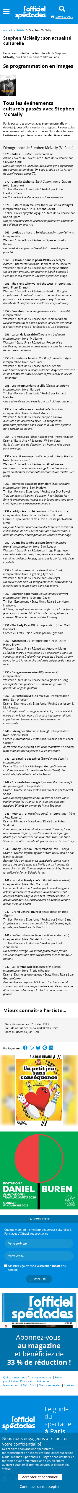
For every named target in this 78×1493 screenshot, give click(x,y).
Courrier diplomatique (26, 594)
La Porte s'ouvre (22, 696)
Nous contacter (41, 1377)
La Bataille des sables (25, 758)
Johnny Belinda (21, 849)
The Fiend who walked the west (32, 283)
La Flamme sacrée (23, 967)
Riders (15, 154)
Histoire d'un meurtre (26, 205)
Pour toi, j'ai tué (21, 813)
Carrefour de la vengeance (29, 311)
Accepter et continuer (40, 1477)
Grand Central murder (26, 912)
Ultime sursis (20, 437)
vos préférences (28, 1461)
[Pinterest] (45, 1048)
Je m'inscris (39, 1279)
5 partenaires (31, 1457)
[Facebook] (25, 1048)
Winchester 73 (20, 641)
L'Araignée (18, 731)
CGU (33, 1385)
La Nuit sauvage (22, 456)
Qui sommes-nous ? (16, 1377)
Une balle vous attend (26, 409)
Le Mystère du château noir (29, 511)
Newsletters (11, 1385)
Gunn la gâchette (22, 181)
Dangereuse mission (25, 672)
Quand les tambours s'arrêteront (33, 543)
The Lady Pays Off (23, 625)
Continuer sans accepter (40, 1486)
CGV (24, 1385)
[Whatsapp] (31, 1048)
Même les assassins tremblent (31, 484)
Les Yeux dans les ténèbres (29, 935)
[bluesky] (38, 1048)
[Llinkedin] (51, 1048)
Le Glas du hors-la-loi (25, 232)
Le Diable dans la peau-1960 (30, 260)
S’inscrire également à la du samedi (37, 1268)
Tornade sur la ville (24, 358)
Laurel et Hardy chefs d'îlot (29, 880)
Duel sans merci (22, 570)
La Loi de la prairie (24, 334)
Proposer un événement (36, 1381)
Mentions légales (49, 1385)
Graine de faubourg (24, 782)
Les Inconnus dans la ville (28, 385)
